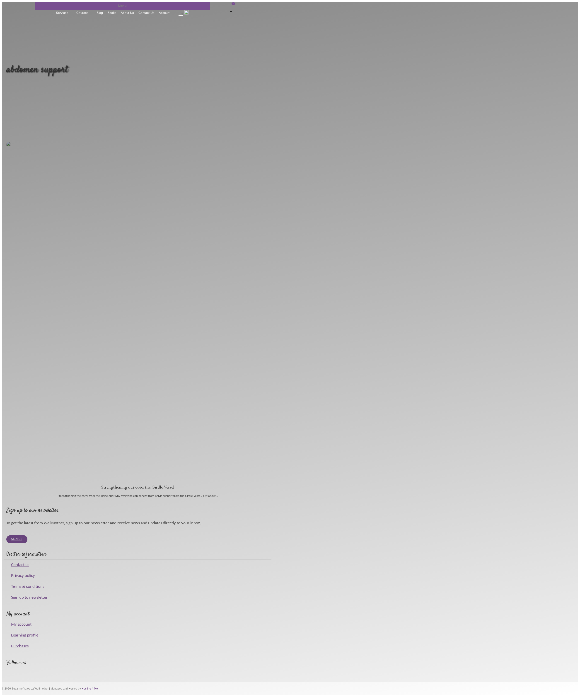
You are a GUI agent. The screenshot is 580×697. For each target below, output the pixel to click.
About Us (127, 13)
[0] (52, 14)
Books (111, 13)
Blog (100, 13)
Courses (82, 13)
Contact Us (146, 13)
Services (62, 13)
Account (164, 13)
